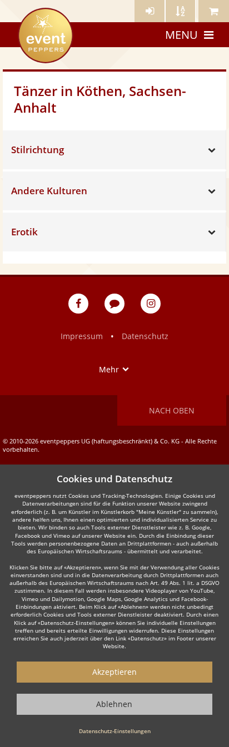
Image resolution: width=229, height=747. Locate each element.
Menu (181, 34)
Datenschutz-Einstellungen (115, 731)
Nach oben (172, 410)
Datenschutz (145, 336)
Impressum (82, 336)
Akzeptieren (114, 672)
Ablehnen (114, 704)
